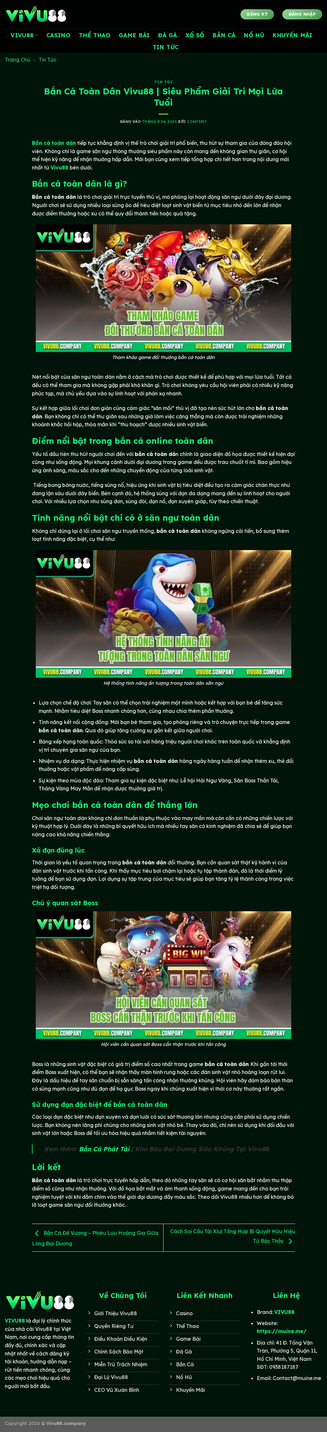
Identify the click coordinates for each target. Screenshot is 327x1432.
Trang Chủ (17, 59)
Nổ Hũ (254, 35)
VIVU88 (22, 35)
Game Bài (134, 35)
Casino (58, 35)
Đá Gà (167, 35)
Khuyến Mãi (292, 35)
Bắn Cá (223, 35)
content (197, 121)
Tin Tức (166, 46)
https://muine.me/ (282, 1331)
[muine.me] (37, 14)
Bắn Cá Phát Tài (104, 1149)
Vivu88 (59, 167)
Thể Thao (94, 35)
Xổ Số (195, 35)
